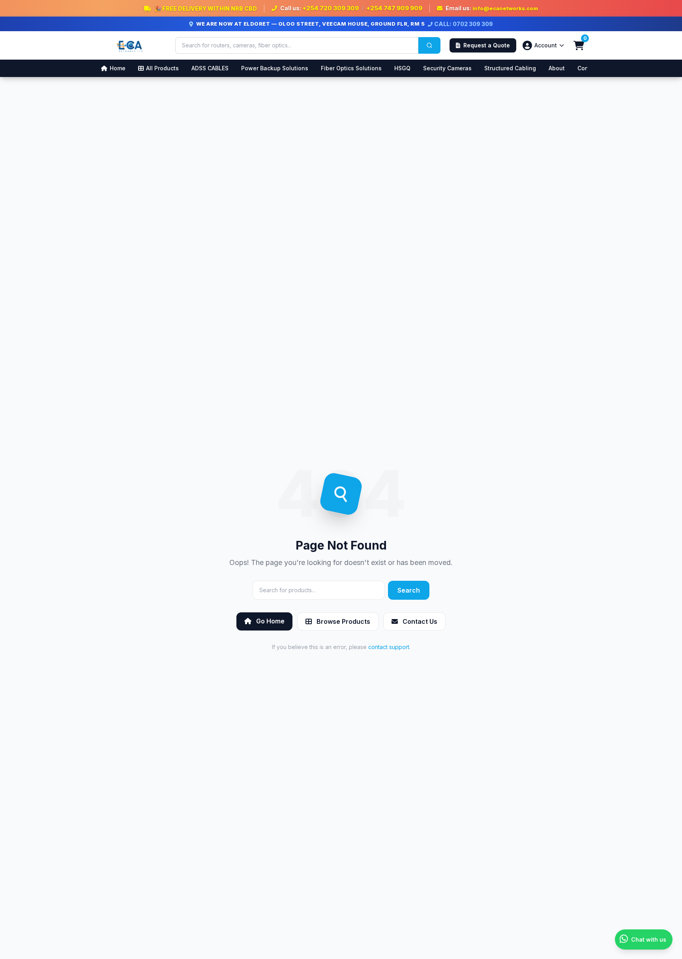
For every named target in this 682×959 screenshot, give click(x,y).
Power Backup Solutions (274, 68)
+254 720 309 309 (330, 8)
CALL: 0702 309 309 (463, 24)
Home (118, 68)
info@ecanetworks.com (505, 8)
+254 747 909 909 (394, 8)
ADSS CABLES (210, 68)
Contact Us (419, 621)
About (557, 68)
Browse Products (342, 621)
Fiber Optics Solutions (351, 68)
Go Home (270, 621)
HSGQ (402, 68)
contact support (388, 647)
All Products (162, 68)
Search (408, 590)
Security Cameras (447, 68)
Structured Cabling (510, 68)
